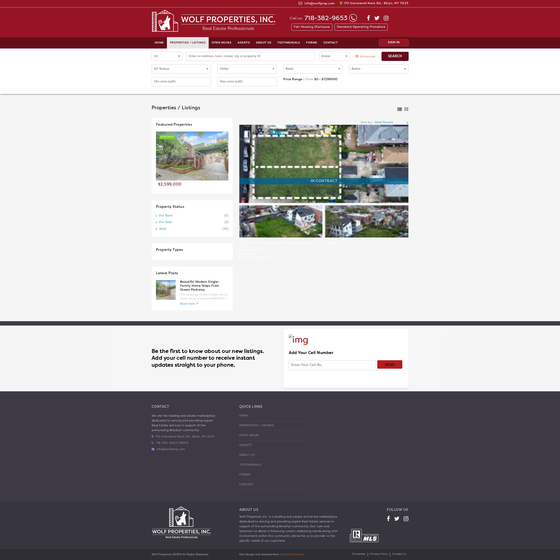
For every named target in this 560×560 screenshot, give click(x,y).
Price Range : (298, 79)
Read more (187, 304)
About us (263, 43)
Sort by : (367, 122)
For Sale (165, 222)
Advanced (367, 56)
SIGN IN (394, 42)
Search (395, 56)
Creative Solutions (292, 554)
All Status (161, 69)
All (156, 56)
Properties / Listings (188, 43)
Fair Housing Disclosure (312, 27)
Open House (221, 43)
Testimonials (288, 43)
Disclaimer (359, 554)
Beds (289, 69)
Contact (330, 43)
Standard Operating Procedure (361, 27)
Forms (311, 43)
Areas (325, 56)
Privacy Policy (379, 554)
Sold (162, 228)
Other (224, 69)
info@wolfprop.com (319, 3)
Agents (244, 43)
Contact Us (399, 554)
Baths (356, 69)
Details (332, 243)
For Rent (166, 215)
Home (159, 43)
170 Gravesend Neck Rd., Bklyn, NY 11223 (376, 3)
